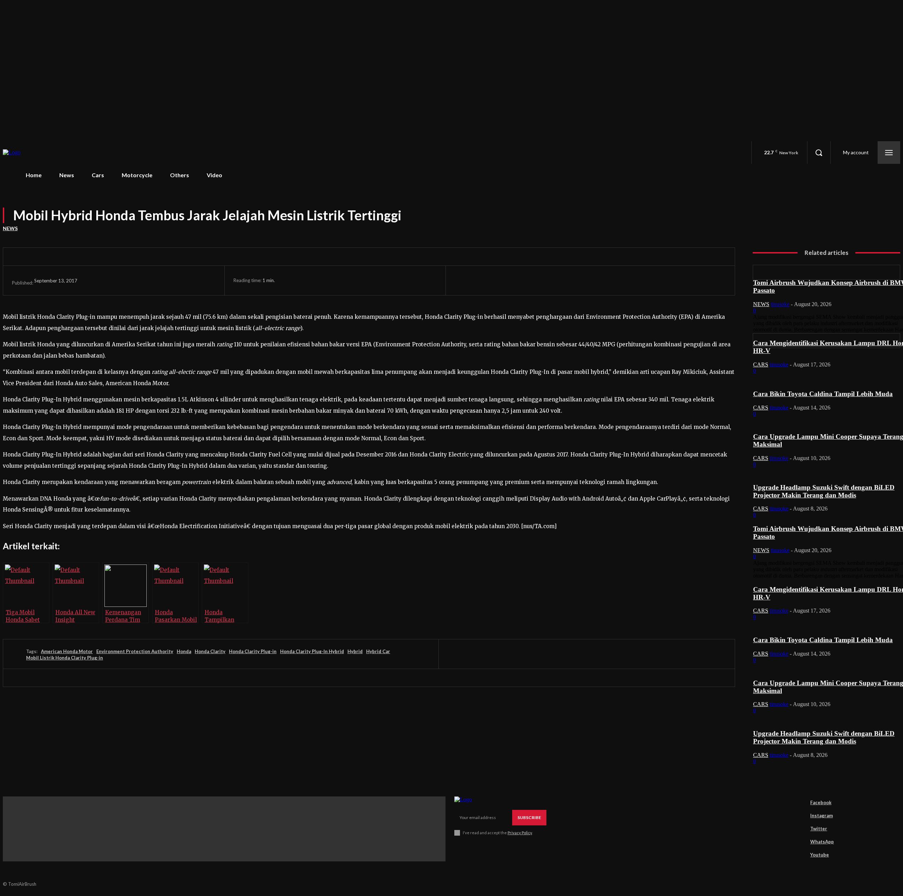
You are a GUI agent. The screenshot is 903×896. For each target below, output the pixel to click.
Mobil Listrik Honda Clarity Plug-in (64, 658)
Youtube (819, 855)
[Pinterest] (519, 280)
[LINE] (649, 280)
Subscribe (529, 817)
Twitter (818, 828)
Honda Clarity (210, 651)
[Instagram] (800, 816)
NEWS (10, 228)
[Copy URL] (675, 280)
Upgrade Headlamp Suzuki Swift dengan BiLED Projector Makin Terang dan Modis (824, 491)
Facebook (820, 802)
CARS (760, 365)
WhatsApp (822, 841)
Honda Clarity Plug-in (253, 651)
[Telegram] (623, 280)
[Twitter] (493, 280)
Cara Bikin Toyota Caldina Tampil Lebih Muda (823, 394)
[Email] (571, 280)
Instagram (821, 815)
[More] (701, 280)
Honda (184, 651)
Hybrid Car (378, 651)
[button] (818, 152)
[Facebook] (467, 280)
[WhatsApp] (545, 280)
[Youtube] (800, 855)
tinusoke (780, 304)
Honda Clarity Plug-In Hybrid (312, 651)
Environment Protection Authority (134, 651)
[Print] (597, 280)
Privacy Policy (520, 832)
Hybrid (355, 651)
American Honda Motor (67, 651)
